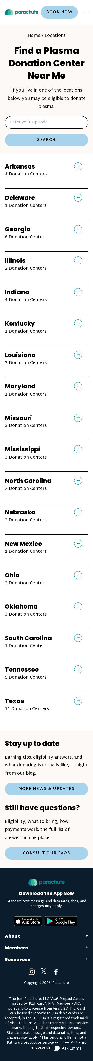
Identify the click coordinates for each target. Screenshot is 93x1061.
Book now (59, 12)
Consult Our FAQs (46, 853)
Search (46, 140)
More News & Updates (46, 789)
